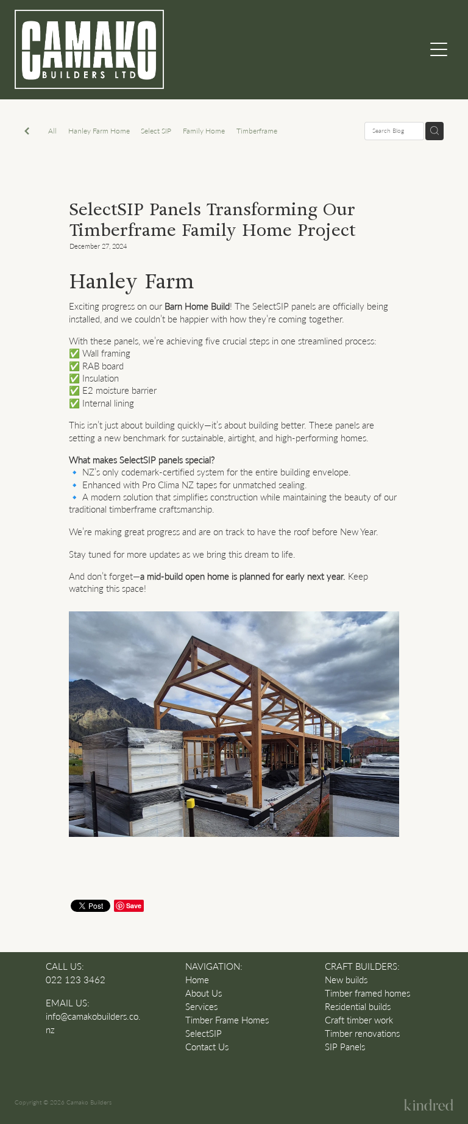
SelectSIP (203, 1033)
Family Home (204, 130)
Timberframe (256, 130)
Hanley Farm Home (99, 130)
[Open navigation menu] (438, 49)
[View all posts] (26, 131)
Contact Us (207, 1047)
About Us (203, 993)
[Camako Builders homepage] (179, 49)
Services (201, 1006)
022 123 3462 (75, 980)
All (52, 130)
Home (197, 980)
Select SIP (156, 130)
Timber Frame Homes (227, 1020)
